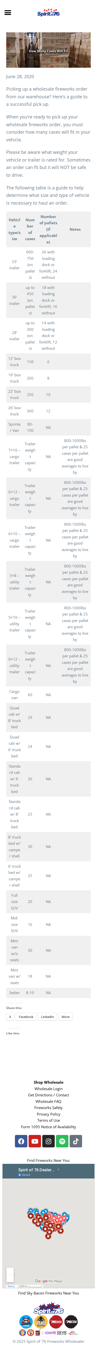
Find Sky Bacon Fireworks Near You (48, 1293)
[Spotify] (62, 1141)
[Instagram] (48, 1141)
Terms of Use (48, 1120)
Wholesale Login (49, 1088)
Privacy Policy (48, 1114)
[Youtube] (35, 1141)
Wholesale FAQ (48, 1101)
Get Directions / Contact (48, 1094)
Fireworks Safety (48, 1107)
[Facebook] (21, 1141)
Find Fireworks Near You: (48, 1160)
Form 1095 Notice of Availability (48, 1126)
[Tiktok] (76, 1141)
